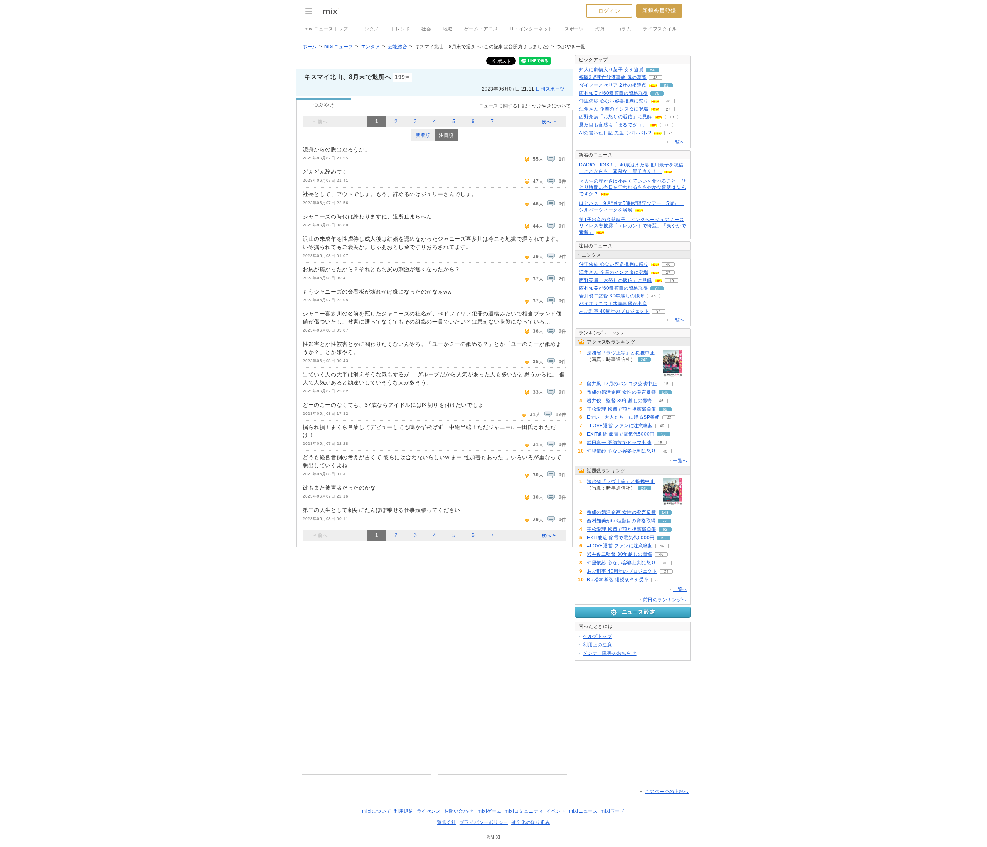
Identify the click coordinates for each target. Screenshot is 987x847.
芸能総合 (397, 46)
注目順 (446, 135)
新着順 (423, 135)
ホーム (309, 46)
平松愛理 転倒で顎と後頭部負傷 (621, 409)
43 (655, 77)
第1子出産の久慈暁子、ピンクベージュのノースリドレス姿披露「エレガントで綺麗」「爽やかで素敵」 (632, 226)
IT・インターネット (531, 29)
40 (668, 101)
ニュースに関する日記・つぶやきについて (525, 106)
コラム (624, 29)
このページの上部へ (667, 791)
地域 (448, 29)
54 (652, 70)
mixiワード (613, 811)
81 (666, 85)
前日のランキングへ (665, 599)
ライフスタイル (660, 29)
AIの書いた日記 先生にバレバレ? (615, 133)
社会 (426, 29)
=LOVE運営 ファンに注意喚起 (620, 425)
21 (666, 125)
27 (668, 109)
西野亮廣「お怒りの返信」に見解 (615, 116)
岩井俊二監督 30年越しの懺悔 (612, 296)
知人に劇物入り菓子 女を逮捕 (611, 69)
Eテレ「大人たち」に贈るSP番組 (623, 417)
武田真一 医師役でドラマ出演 (619, 442)
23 (669, 417)
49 (662, 426)
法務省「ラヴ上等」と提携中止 (621, 353)
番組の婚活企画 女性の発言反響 (621, 392)
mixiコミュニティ (524, 811)
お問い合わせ (458, 811)
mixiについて (376, 811)
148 (665, 392)
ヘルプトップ (597, 636)
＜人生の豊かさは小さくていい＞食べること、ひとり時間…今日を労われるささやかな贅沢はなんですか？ (632, 187)
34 (658, 311)
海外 (600, 29)
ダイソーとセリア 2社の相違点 (613, 85)
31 (657, 580)
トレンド (400, 29)
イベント (556, 811)
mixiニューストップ (326, 29)
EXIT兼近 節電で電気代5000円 (621, 434)
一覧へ (677, 142)
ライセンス (429, 811)
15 (666, 384)
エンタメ (369, 29)
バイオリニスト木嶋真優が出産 (613, 303)
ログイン (609, 11)
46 (653, 296)
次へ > (549, 121)
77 (657, 288)
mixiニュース (338, 46)
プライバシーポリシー (484, 822)
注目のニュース (596, 245)
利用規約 (403, 811)
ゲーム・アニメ (481, 29)
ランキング (591, 332)
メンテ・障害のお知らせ (610, 653)
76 (657, 93)
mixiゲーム (490, 811)
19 (671, 117)
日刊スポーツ (550, 89)
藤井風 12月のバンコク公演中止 (622, 383)
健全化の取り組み (530, 822)
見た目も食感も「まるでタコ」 (613, 124)
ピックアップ (593, 59)
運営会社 (446, 822)
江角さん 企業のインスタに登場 (613, 109)
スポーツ (574, 29)
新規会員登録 (659, 11)
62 (665, 409)
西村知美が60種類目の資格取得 (613, 93)
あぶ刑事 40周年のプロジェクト (614, 311)
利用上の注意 (597, 644)
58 (663, 434)
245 (644, 359)
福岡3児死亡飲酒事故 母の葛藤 (613, 77)
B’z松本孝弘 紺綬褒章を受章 (618, 579)
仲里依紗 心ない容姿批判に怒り (613, 101)
